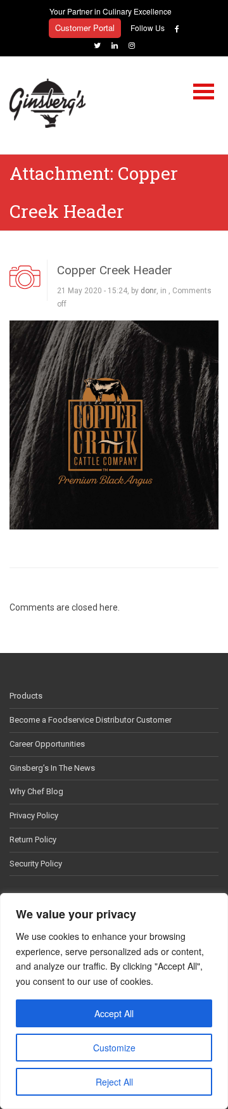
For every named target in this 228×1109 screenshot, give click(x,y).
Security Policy (36, 863)
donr (148, 290)
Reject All (114, 1081)
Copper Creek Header (114, 270)
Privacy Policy (34, 815)
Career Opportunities (47, 744)
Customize (114, 1047)
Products (26, 695)
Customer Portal (85, 28)
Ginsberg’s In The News (52, 768)
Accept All (114, 1013)
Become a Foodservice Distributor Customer (91, 720)
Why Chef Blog (36, 791)
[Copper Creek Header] (114, 424)
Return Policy (33, 839)
